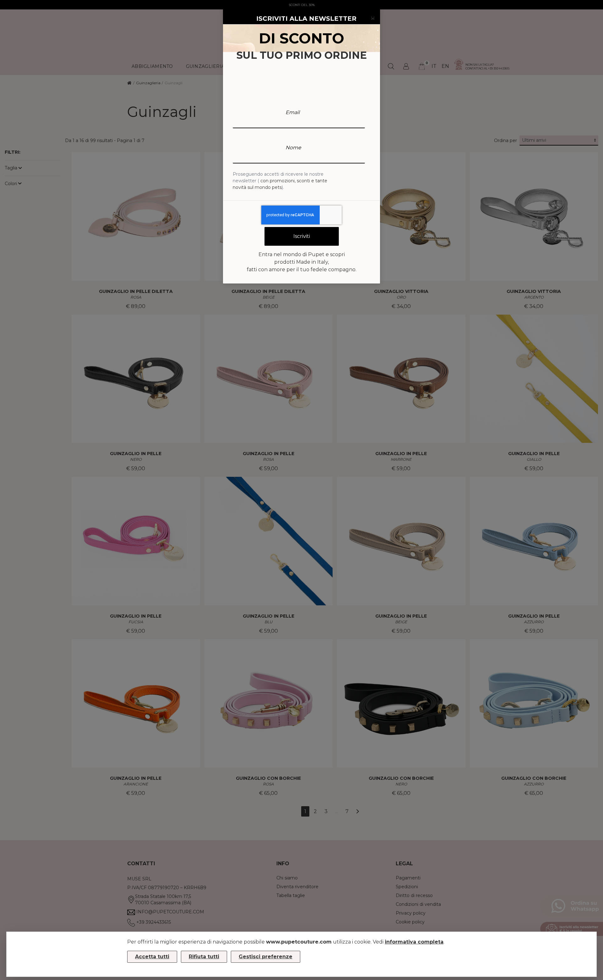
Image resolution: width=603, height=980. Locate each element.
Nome (293, 148)
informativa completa (414, 942)
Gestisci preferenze (265, 957)
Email (292, 112)
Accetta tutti (152, 957)
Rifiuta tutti (204, 957)
